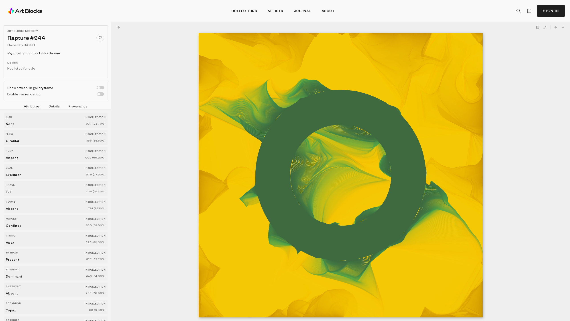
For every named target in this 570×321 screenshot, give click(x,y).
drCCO (29, 45)
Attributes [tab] (32, 106)
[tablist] (55, 107)
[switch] (100, 87)
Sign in (551, 11)
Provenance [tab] (78, 106)
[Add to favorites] (100, 37)
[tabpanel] (55, 215)
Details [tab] (54, 106)
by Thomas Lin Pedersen (33, 53)
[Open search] (518, 11)
